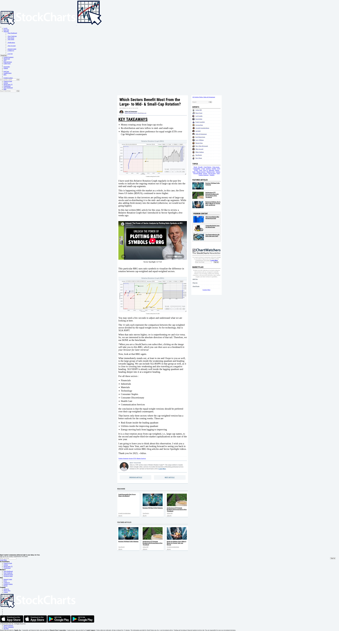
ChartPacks (195, 286)
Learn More (162, 468)
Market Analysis (141, 458)
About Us (6, 589)
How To (205, 170)
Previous (135, 477)
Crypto (203, 168)
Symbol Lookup (8, 78)
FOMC (196, 170)
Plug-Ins (194, 283)
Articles (6, 83)
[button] (6, 31)
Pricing (6, 585)
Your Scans (10, 38)
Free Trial (6, 30)
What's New (7, 590)
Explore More (206, 290)
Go (18, 79)
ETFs (134, 458)
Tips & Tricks (212, 173)
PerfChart (6, 71)
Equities (214, 168)
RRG (5, 74)
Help (5, 89)
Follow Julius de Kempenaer (207, 97)
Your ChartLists (12, 36)
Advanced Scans (8, 574)
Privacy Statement (9, 627)
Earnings (208, 168)
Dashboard (8, 87)
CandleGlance (7, 73)
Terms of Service (8, 625)
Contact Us (10, 50)
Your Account (11, 45)
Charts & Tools (8, 81)
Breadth (200, 167)
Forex (200, 170)
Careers (6, 592)
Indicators (211, 170)
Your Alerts (10, 39)
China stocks (215, 167)
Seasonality (7, 66)
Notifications (11, 42)
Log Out (10, 53)
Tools (218, 173)
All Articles (195, 97)
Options (6, 68)
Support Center (11, 49)
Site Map (6, 628)
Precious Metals (197, 173)
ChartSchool (7, 86)
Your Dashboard (12, 33)
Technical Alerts (8, 576)
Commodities (196, 168)
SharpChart (3, 55)
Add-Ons (195, 279)
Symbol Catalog (8, 584)
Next (169, 477)
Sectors (131, 458)
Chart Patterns (207, 167)
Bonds (195, 167)
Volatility (212, 175)
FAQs (5, 581)
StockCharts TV (8, 84)
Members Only (210, 172)
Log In (5, 28)
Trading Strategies (123, 458)
